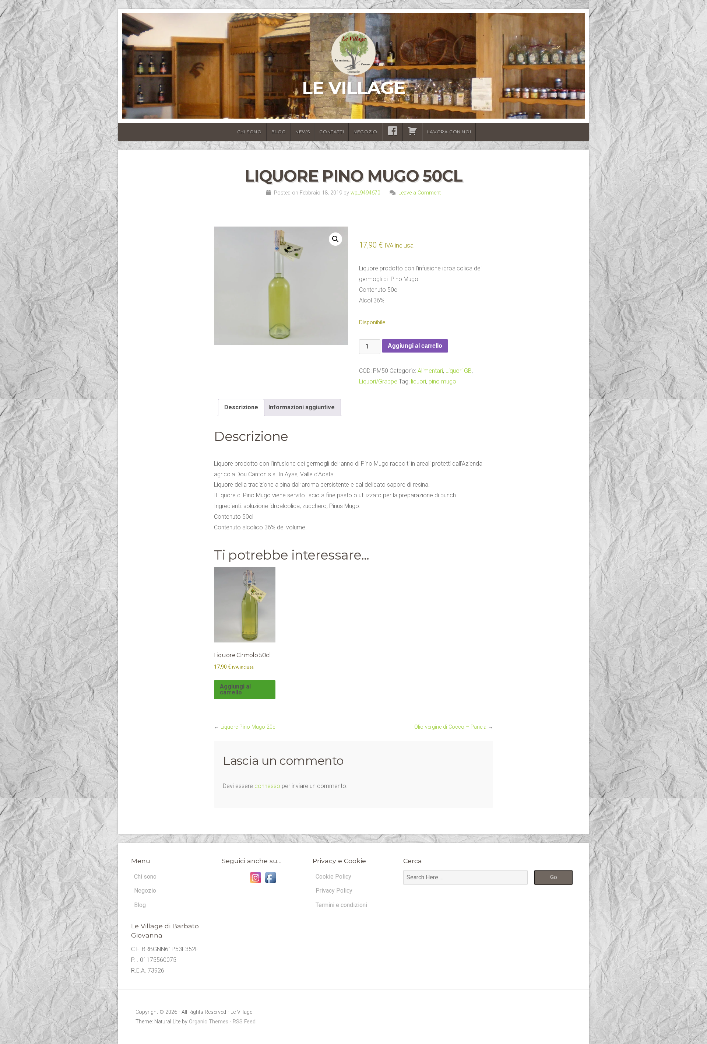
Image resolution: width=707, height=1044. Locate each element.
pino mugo (442, 381)
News (302, 131)
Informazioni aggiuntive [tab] (301, 407)
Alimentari (430, 370)
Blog (278, 131)
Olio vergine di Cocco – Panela (450, 727)
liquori (418, 381)
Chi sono (249, 131)
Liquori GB (459, 370)
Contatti (331, 131)
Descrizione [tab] (241, 407)
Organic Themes (208, 1022)
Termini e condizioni (341, 904)
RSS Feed (244, 1022)
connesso (267, 785)
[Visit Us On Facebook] (270, 882)
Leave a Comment (419, 193)
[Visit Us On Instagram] (255, 882)
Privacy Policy (334, 890)
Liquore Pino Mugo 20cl (249, 727)
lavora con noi (449, 131)
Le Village (353, 87)
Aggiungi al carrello (415, 346)
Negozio (365, 131)
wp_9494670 (365, 193)
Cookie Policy (333, 876)
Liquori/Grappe (378, 381)
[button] (335, 239)
